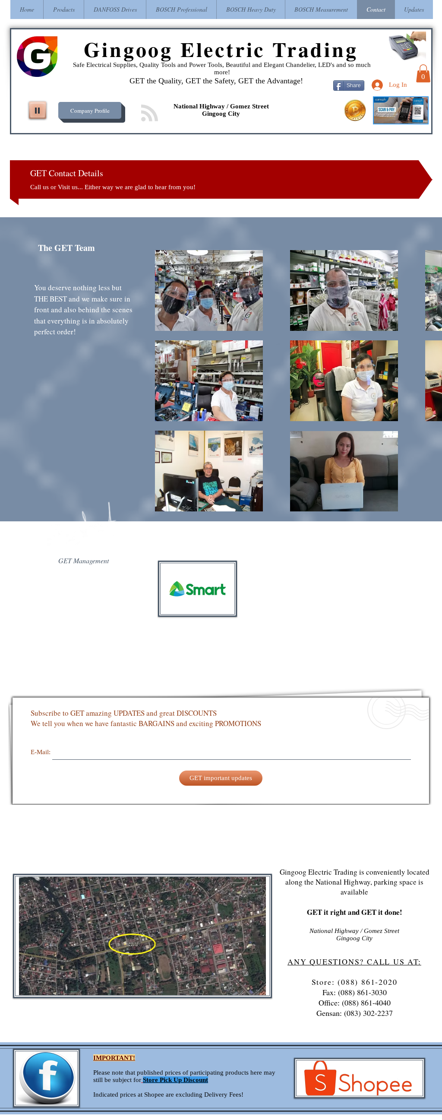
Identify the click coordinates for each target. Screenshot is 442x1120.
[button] (423, 73)
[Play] (37, 110)
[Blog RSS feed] (149, 113)
